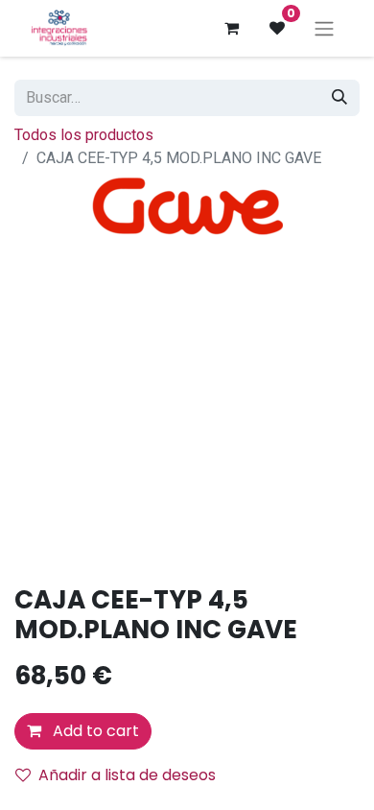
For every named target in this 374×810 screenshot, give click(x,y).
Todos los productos (83, 135)
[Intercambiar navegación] (324, 28)
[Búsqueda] (339, 98)
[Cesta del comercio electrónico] (231, 28)
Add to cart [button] (94, 731)
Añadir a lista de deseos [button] (127, 775)
